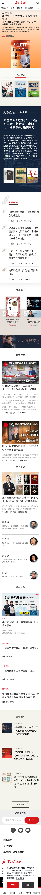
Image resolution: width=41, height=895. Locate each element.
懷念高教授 (29, 8)
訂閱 (32, 820)
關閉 (28, 885)
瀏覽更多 (20, 805)
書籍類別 (4, 8)
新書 (12, 8)
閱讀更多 (10, 34)
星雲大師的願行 (34, 320)
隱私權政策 (20, 878)
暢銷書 (19, 8)
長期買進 (13, 320)
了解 (13, 885)
